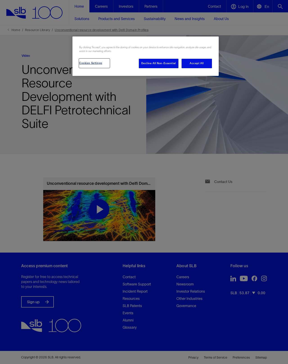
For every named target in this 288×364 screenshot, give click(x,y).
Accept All (197, 63)
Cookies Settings (90, 63)
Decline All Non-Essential (158, 63)
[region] (145, 56)
